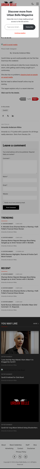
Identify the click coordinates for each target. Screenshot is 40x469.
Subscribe (29, 27)
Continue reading (20, 33)
